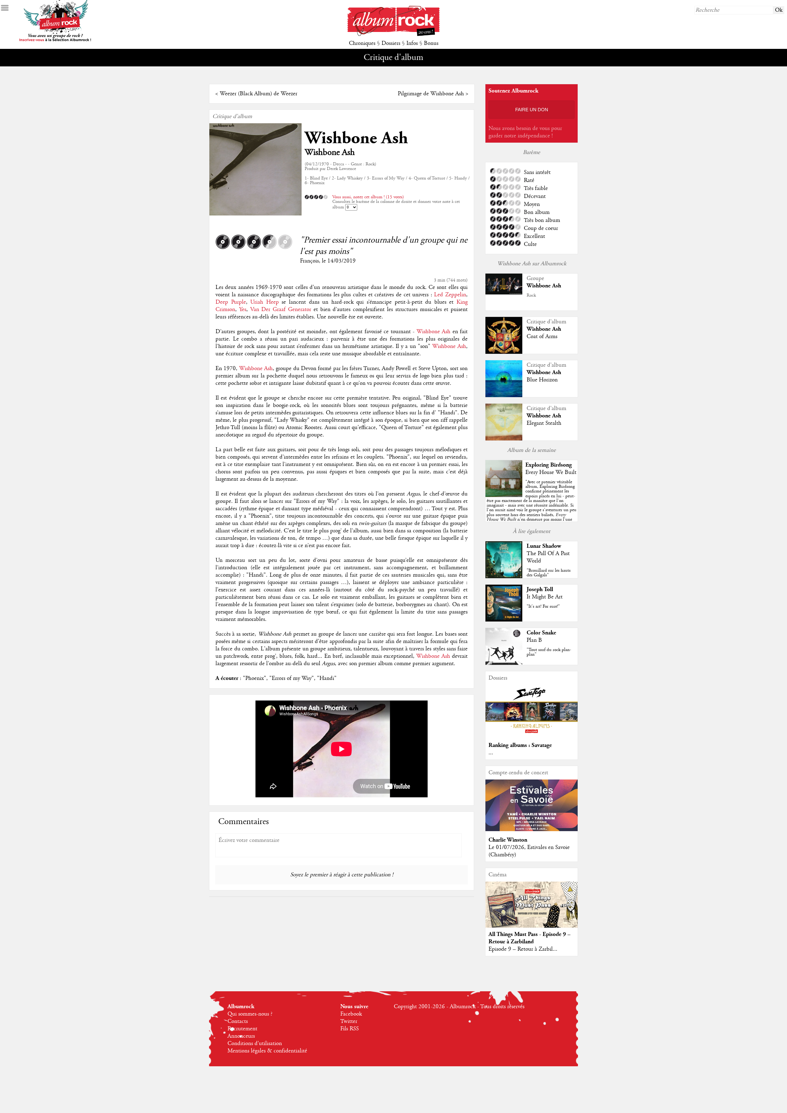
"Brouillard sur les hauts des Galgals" (549, 572)
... (490, 752)
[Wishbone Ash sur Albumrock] (503, 293)
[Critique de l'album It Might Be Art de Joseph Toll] (503, 620)
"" (531, 507)
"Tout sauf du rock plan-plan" (549, 652)
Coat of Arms (542, 336)
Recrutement (242, 1028)
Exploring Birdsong (548, 464)
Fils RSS (349, 1028)
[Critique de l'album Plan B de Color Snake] (503, 663)
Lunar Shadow (544, 546)
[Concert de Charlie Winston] (531, 829)
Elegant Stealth (544, 423)
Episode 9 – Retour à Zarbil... (522, 949)
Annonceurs (241, 1036)
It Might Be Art (545, 597)
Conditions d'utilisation (254, 1043)
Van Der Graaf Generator (280, 309)
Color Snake (541, 632)
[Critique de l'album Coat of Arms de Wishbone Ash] (503, 352)
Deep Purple (231, 302)
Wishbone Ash (356, 138)
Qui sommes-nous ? (249, 1014)
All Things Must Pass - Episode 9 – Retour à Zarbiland (529, 938)
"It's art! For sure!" (543, 606)
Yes (242, 309)
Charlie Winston (507, 839)
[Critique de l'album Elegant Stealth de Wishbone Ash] (503, 439)
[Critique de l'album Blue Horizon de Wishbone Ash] (503, 395)
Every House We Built (550, 472)
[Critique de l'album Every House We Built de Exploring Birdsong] (503, 495)
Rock (531, 295)
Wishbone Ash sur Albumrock (531, 263)
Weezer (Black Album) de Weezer (258, 93)
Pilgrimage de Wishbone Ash (431, 93)
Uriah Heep (264, 302)
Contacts (237, 1021)
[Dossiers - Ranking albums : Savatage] (531, 735)
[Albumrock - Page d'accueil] (393, 34)
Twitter (348, 1021)
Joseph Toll (540, 589)
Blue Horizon (542, 380)
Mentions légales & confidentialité (267, 1051)
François (309, 261)
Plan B (534, 640)
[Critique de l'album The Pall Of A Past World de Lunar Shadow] (503, 576)
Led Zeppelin (450, 294)
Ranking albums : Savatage (520, 745)
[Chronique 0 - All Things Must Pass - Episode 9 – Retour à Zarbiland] (531, 910)
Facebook (351, 1014)
